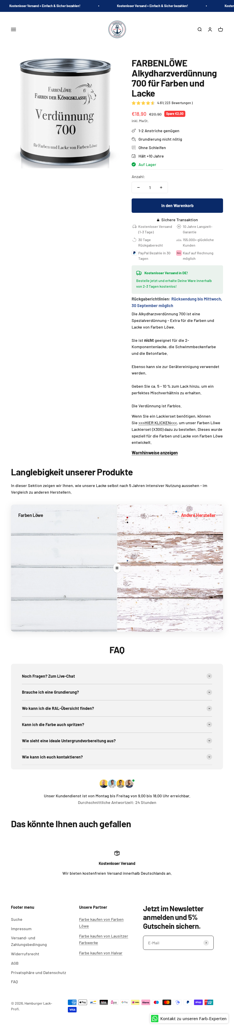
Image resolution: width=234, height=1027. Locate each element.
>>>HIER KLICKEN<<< (157, 422)
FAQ (14, 981)
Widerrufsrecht (25, 953)
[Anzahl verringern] (138, 187)
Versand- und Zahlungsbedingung (29, 941)
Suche (16, 919)
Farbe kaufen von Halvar (100, 952)
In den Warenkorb (177, 205)
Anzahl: (138, 176)
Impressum (21, 928)
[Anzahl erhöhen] (161, 187)
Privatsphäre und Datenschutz (38, 972)
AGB (15, 963)
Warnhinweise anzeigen (155, 452)
